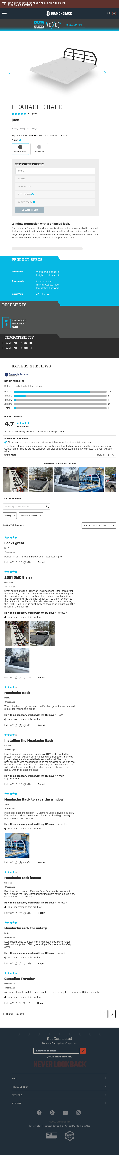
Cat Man (8, 883)
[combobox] (109, 13)
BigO (6, 933)
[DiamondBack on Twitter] (51, 1112)
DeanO (7, 698)
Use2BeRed (9, 984)
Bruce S (7, 746)
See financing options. (20, 5)
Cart (112, 13)
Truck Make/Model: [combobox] (29, 515)
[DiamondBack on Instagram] (77, 1112)
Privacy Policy (35, 1126)
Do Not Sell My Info (70, 1126)
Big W (6, 548)
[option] (55, 71)
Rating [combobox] (8, 515)
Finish (32, 140)
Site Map (86, 1126)
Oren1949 (8, 582)
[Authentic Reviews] (16, 375)
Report (41, 562)
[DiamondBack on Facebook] (38, 1112)
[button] (15, 479)
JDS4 (6, 804)
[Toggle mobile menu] (4, 13)
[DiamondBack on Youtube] (64, 1113)
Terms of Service (51, 1126)
